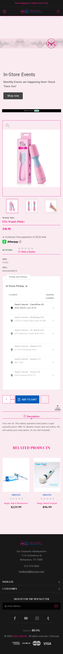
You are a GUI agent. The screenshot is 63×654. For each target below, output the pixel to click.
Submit (56, 606)
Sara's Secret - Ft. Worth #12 (29, 330)
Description (33, 416)
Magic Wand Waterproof (16, 503)
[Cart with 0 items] (58, 11)
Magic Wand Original (47, 503)
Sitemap (54, 636)
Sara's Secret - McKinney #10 (29, 317)
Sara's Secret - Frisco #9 (27, 372)
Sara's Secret (20, 636)
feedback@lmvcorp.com (31, 571)
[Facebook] (14, 618)
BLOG (36, 630)
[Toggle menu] (4, 11)
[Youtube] (26, 618)
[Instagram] (37, 618)
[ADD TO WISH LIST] (45, 399)
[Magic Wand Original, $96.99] (47, 474)
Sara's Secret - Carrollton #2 (29, 304)
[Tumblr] (48, 618)
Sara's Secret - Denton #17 (28, 346)
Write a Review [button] (28, 251)
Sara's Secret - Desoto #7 (28, 359)
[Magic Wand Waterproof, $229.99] (16, 474)
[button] (13, 95)
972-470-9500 (31, 566)
